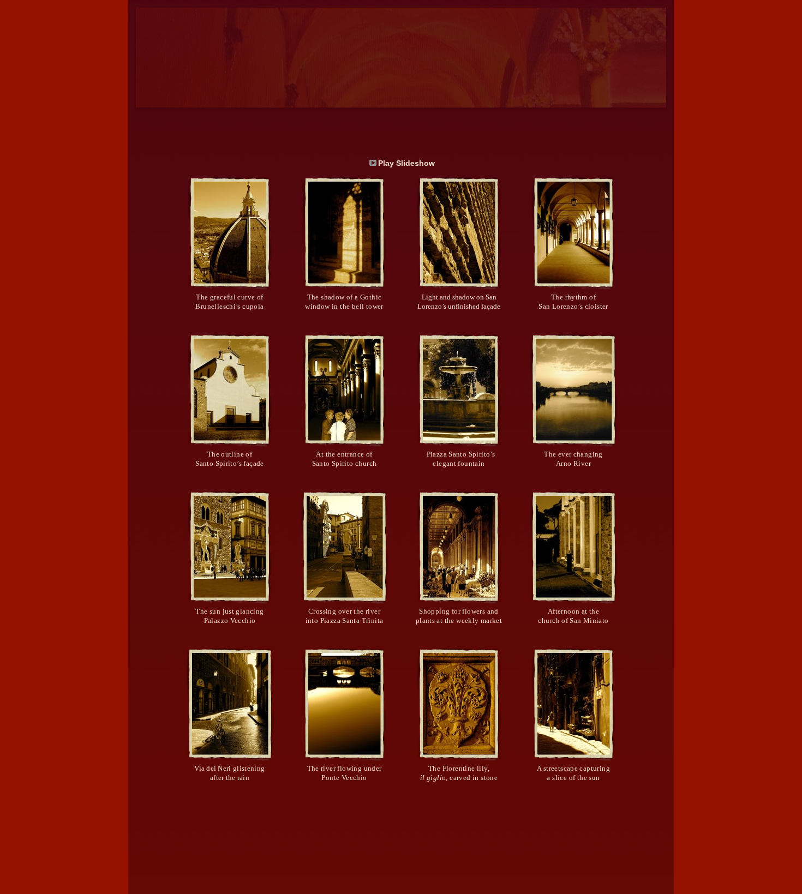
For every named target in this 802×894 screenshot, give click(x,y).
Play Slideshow (406, 163)
